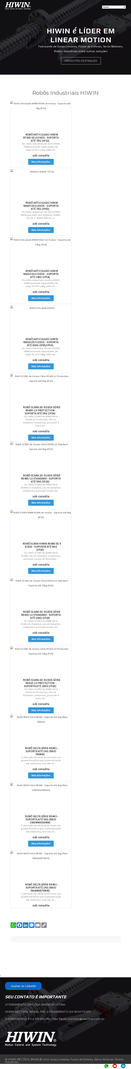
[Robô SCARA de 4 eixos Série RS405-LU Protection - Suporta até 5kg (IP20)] (40, 389)
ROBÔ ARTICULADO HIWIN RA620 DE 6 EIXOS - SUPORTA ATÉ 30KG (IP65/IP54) (41, 342)
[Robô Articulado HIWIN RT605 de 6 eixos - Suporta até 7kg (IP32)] (40, 116)
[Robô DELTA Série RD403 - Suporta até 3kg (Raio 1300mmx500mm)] (40, 798)
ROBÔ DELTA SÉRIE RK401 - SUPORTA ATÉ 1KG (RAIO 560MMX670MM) (41, 887)
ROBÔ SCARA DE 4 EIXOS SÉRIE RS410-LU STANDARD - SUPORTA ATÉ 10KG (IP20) (41, 615)
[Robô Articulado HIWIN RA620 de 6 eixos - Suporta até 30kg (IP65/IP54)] (40, 321)
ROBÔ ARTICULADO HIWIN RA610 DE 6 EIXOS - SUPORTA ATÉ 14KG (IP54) (41, 274)
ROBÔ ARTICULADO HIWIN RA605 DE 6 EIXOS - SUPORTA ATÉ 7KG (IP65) (41, 205)
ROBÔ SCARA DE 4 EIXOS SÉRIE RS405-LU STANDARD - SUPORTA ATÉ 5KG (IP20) (41, 478)
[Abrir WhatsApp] (122, 1060)
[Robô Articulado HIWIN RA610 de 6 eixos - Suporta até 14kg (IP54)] (40, 252)
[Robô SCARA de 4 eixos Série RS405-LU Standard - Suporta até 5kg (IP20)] (40, 457)
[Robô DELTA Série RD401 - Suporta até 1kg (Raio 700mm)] (40, 730)
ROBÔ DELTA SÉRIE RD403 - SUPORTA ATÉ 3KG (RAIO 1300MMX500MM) (41, 819)
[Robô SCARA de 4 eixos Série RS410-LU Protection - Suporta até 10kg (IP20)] (40, 661)
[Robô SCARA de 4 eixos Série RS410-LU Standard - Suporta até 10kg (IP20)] (40, 593)
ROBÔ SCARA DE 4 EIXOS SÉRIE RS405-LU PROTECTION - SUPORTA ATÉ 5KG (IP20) (41, 410)
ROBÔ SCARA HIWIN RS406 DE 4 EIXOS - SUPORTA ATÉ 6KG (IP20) (42, 546)
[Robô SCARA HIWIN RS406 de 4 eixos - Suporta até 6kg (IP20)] (40, 525)
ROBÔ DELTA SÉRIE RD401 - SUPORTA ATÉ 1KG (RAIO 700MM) (41, 751)
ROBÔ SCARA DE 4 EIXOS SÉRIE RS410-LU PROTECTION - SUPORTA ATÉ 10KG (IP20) (41, 683)
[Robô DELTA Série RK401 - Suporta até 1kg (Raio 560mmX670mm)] (40, 866)
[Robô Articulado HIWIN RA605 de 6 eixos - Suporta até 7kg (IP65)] (40, 184)
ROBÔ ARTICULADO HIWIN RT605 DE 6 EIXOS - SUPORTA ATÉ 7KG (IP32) (41, 137)
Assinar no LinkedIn (23, 986)
